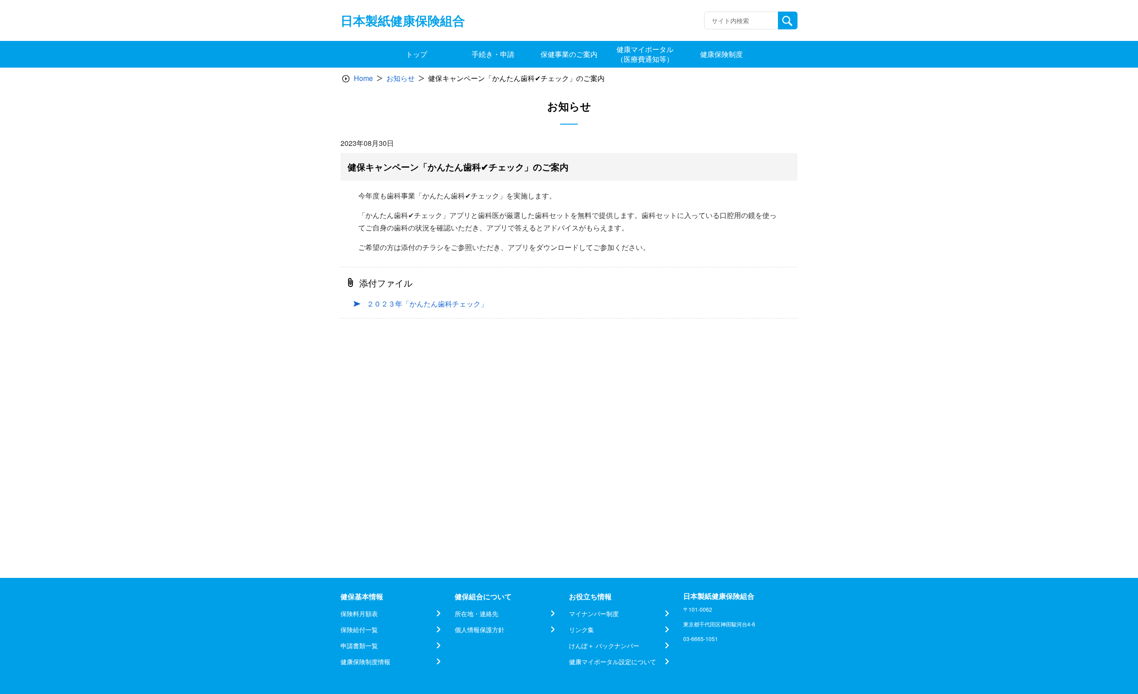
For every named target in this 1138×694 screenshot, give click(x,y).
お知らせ (400, 78)
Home (363, 78)
